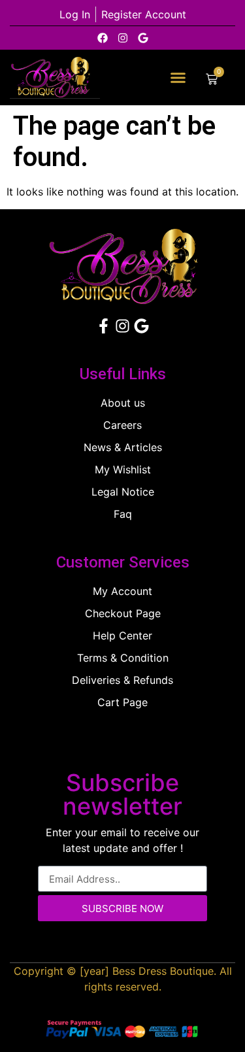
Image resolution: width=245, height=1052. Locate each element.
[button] (178, 77)
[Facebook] (102, 38)
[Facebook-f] (103, 325)
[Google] (143, 38)
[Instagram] (123, 38)
